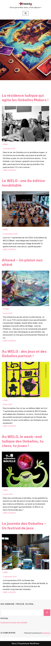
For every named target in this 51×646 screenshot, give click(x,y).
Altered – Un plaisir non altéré (22, 262)
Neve (14, 643)
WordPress (46, 633)
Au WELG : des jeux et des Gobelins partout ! (24, 353)
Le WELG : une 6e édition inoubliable (23, 183)
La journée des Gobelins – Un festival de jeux (24, 525)
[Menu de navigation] (25, 13)
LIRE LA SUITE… (10, 170)
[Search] (47, 612)
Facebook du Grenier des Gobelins (13, 622)
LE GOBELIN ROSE (7, 633)
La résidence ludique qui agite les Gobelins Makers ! (25, 97)
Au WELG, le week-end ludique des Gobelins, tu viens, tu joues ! (22, 441)
